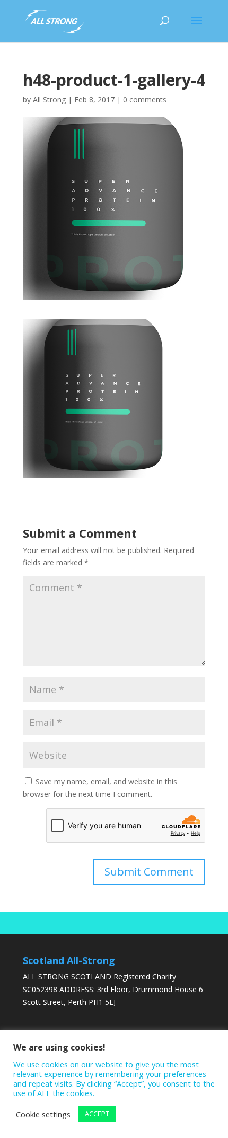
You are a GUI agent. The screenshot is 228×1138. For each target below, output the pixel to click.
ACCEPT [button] (97, 1113)
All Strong (49, 99)
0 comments (144, 99)
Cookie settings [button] (43, 1114)
